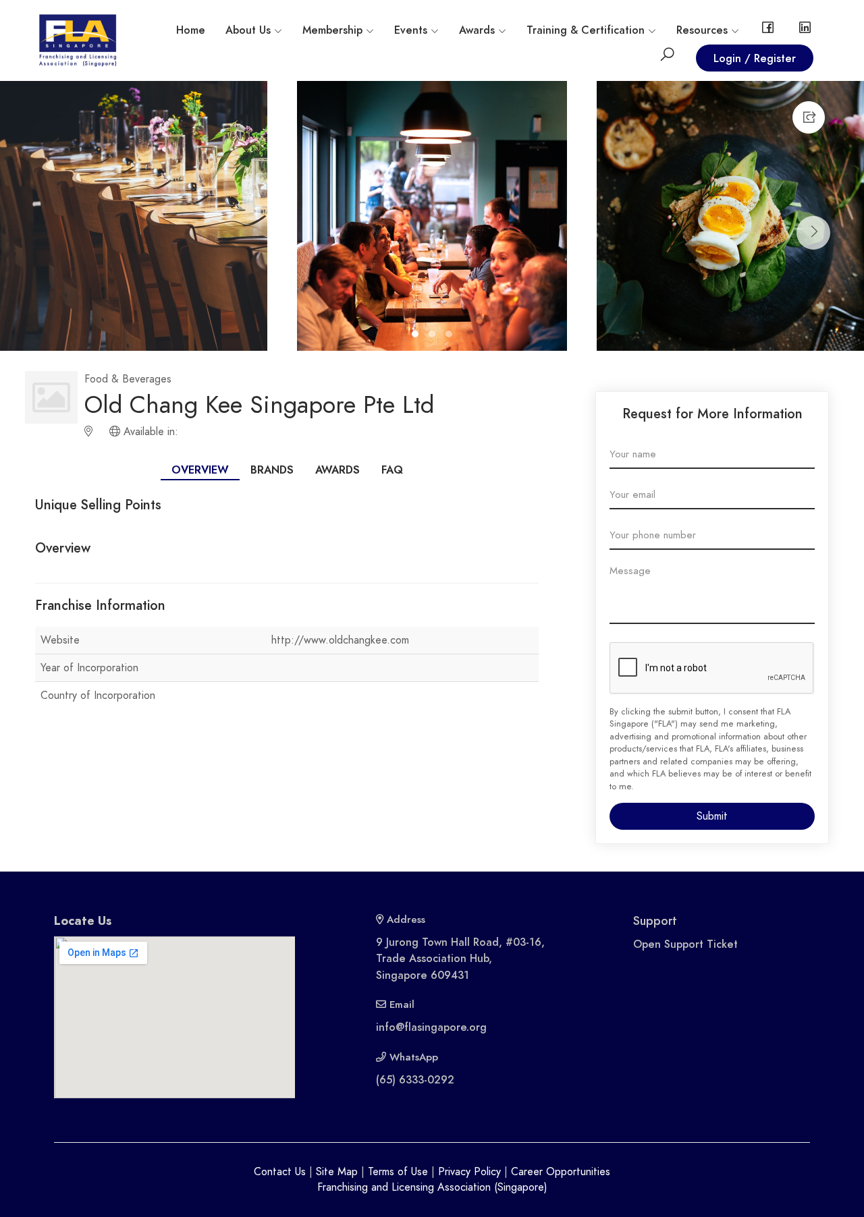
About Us (248, 30)
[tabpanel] (287, 596)
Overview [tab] (200, 470)
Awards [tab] (337, 470)
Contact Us (280, 1171)
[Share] (808, 117)
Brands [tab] (272, 470)
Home (190, 30)
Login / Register (754, 58)
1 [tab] (416, 336)
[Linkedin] (804, 30)
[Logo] (77, 39)
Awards (477, 30)
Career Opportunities (560, 1171)
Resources (702, 30)
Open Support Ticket (685, 944)
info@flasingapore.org (431, 1027)
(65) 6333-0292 (415, 1080)
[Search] (667, 57)
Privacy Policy (469, 1171)
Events (410, 30)
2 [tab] (433, 336)
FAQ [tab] (392, 470)
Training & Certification (585, 30)
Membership (332, 30)
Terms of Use (398, 1171)
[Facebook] (767, 30)
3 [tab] (450, 336)
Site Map (337, 1171)
